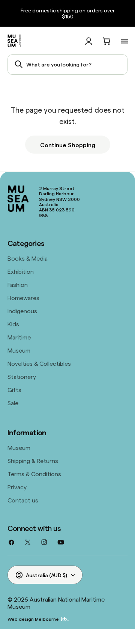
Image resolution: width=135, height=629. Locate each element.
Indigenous (22, 310)
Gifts (14, 389)
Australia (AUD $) (46, 575)
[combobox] (67, 64)
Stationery (22, 376)
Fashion (18, 284)
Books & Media (28, 258)
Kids (13, 323)
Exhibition (21, 271)
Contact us (23, 500)
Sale (13, 402)
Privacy (17, 486)
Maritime (19, 337)
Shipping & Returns (33, 460)
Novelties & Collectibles (39, 363)
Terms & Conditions (34, 473)
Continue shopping (67, 144)
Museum (19, 350)
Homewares (23, 297)
